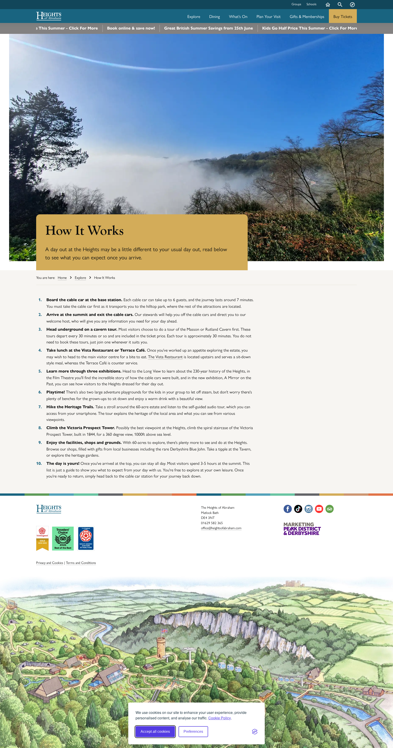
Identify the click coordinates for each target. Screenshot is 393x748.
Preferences (193, 731)
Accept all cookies (155, 731)
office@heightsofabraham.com (221, 527)
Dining (214, 16)
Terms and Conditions (81, 562)
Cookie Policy (219, 717)
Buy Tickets (342, 16)
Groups (296, 4)
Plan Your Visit (269, 16)
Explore (193, 16)
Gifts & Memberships (307, 16)
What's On (238, 16)
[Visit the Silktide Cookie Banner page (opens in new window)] (254, 731)
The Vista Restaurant (165, 356)
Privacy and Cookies (49, 562)
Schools (311, 4)
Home (62, 277)
